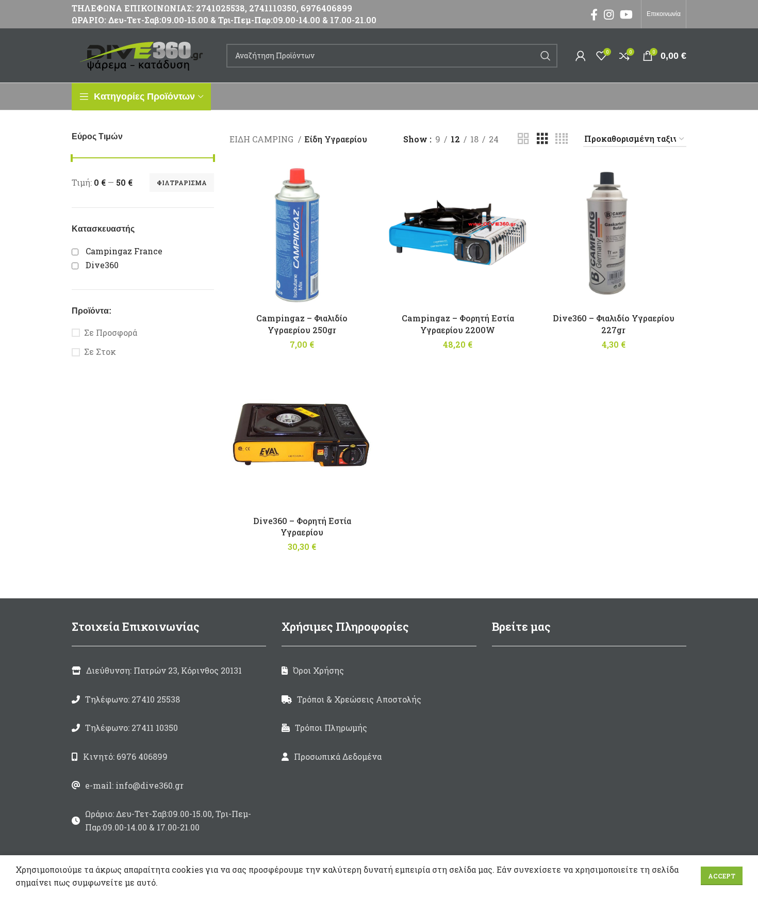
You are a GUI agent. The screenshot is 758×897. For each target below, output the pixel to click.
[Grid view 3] (542, 139)
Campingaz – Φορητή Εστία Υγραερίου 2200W (458, 324)
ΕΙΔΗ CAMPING (262, 139)
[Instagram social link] (609, 14)
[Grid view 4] (561, 139)
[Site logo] (144, 54)
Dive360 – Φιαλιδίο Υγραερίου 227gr (613, 324)
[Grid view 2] (523, 139)
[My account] (580, 55)
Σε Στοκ (100, 351)
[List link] (169, 699)
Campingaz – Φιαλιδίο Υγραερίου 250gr (302, 324)
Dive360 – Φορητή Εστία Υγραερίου (302, 526)
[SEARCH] (545, 56)
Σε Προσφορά (110, 332)
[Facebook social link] (594, 14)
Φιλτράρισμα (182, 182)
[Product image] (302, 235)
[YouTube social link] (626, 14)
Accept (721, 876)
